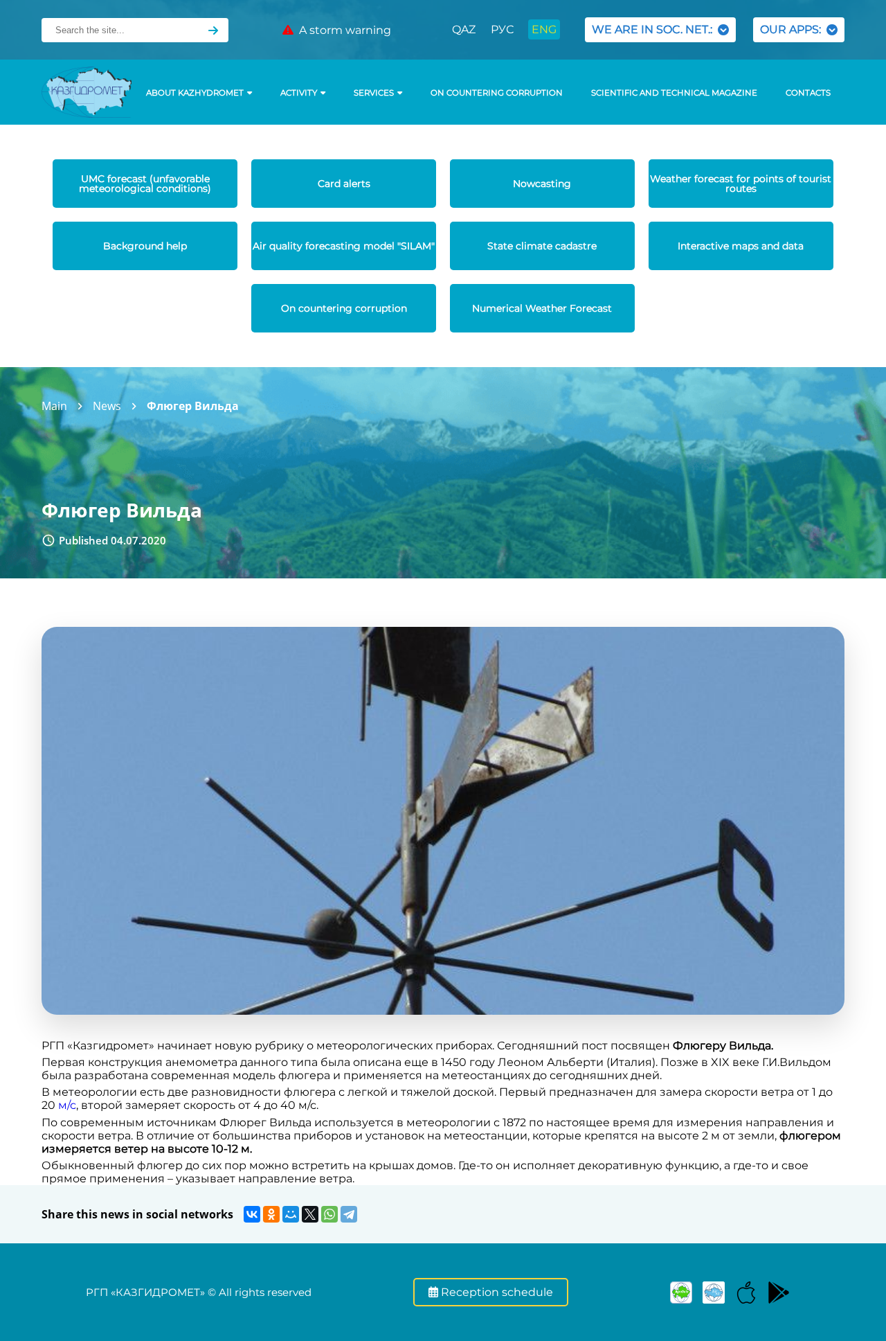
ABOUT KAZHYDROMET (195, 93)
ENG (544, 29)
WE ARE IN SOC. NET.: (655, 29)
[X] (310, 1214)
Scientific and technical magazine (674, 93)
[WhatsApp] (329, 1214)
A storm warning (342, 30)
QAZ (464, 29)
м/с (67, 1105)
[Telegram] (349, 1214)
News (107, 406)
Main (54, 406)
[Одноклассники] (271, 1214)
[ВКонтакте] (252, 1214)
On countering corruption (497, 93)
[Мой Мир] (290, 1214)
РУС (502, 29)
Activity (298, 93)
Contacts (808, 93)
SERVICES (374, 93)
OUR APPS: (793, 29)
